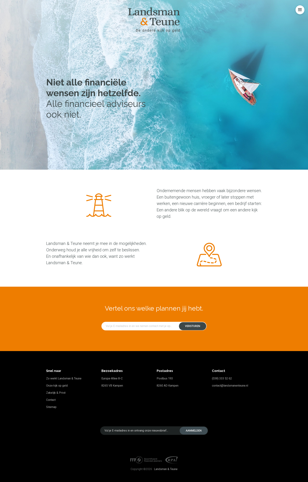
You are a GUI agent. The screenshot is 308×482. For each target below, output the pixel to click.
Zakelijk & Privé (56, 392)
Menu (300, 9)
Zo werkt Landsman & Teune (63, 378)
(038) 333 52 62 (222, 378)
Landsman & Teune (166, 469)
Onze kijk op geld (57, 385)
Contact (51, 400)
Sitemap (51, 407)
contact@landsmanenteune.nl (230, 385)
